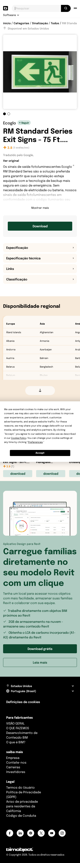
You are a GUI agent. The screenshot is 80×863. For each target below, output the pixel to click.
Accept (40, 453)
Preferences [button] (35, 442)
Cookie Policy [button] (18, 438)
